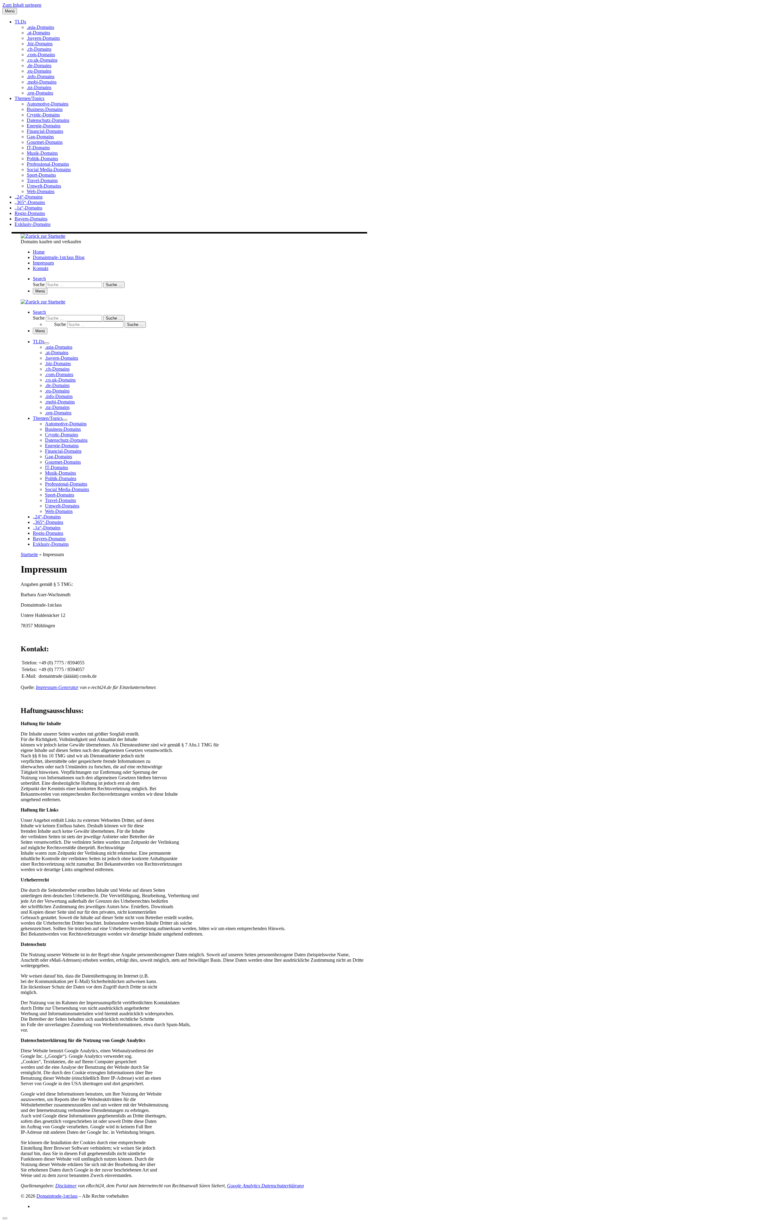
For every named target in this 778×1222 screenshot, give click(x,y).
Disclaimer (66, 1185)
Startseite (29, 554)
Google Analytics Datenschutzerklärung (265, 1185)
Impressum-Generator (57, 687)
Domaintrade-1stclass (56, 1196)
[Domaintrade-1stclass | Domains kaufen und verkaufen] (43, 236)
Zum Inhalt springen (21, 5)
